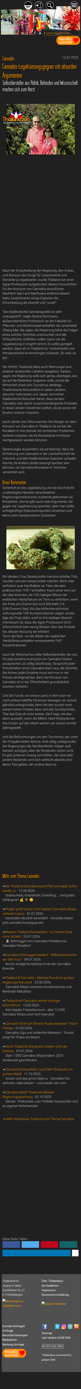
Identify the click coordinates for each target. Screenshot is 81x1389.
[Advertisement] (40, 214)
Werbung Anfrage (13, 1344)
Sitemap (47, 1333)
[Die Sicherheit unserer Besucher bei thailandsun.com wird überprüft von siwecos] (54, 1304)
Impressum (49, 1290)
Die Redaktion (50, 1285)
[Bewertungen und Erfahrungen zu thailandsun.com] (21, 1305)
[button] (11, 1244)
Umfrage (7, 1330)
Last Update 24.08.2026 (56, 1337)
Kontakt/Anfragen (13, 1326)
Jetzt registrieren (58, 33)
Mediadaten (9, 1339)
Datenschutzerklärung (55, 1294)
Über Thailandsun (52, 1281)
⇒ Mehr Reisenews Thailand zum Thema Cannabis (38, 1119)
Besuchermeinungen (15, 1335)
